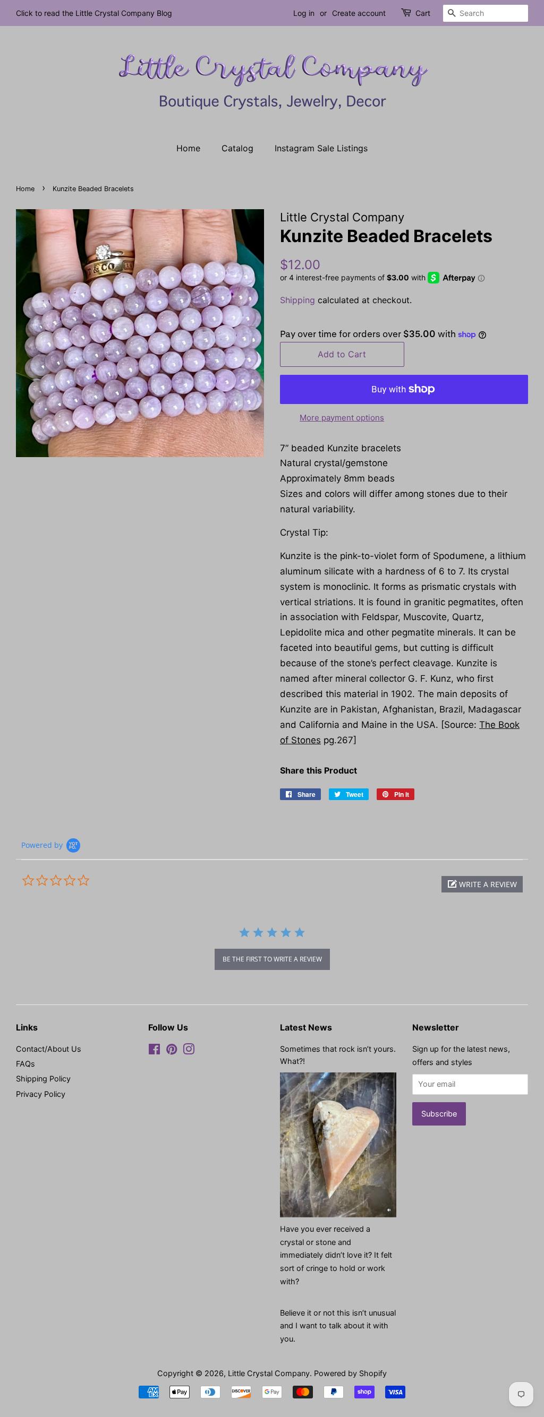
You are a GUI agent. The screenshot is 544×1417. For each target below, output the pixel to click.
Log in (303, 13)
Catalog (237, 148)
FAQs (25, 1063)
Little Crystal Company (269, 1373)
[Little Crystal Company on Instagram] (188, 1050)
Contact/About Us (48, 1048)
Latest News (306, 1027)
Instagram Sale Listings (321, 148)
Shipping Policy (43, 1078)
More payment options (342, 418)
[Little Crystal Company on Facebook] (154, 1050)
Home (188, 148)
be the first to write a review (272, 959)
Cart (422, 13)
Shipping (297, 300)
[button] (482, 884)
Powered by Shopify (350, 1373)
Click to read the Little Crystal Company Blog (94, 13)
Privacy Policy (40, 1093)
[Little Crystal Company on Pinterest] (171, 1050)
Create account (359, 13)
